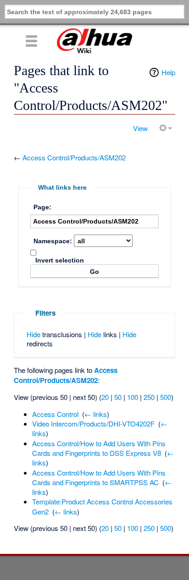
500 (165, 397)
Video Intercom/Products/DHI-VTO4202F (93, 423)
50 (118, 397)
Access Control (55, 414)
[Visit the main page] (94, 40)
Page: (42, 207)
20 (105, 397)
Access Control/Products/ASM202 (74, 157)
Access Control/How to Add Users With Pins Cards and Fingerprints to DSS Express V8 (99, 448)
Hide (33, 334)
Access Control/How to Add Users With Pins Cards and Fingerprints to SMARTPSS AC (99, 477)
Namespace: (52, 241)
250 (149, 397)
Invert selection (59, 260)
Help (168, 72)
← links (95, 414)
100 (132, 397)
